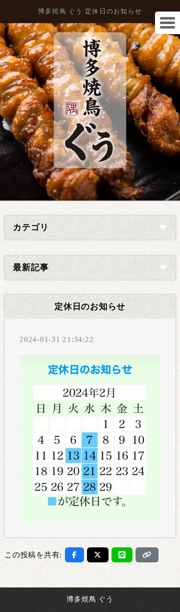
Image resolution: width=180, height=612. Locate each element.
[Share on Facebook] (74, 554)
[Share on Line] (122, 554)
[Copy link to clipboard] (147, 554)
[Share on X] (97, 554)
